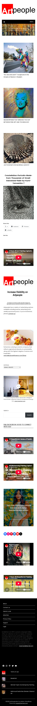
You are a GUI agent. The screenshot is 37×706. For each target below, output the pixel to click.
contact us (11, 314)
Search (6, 410)
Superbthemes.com (22, 703)
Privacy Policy (7, 619)
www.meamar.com (19, 401)
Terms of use (15, 672)
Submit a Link (7, 611)
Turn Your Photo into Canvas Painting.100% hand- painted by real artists (19, 507)
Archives (6, 365)
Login (4, 626)
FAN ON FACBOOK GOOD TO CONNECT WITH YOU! (17, 426)
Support (5, 623)
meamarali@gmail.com (26, 646)
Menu (31, 22)
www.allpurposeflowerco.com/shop (15, 355)
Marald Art (14, 678)
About (5, 604)
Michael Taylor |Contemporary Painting (22, 685)
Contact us (6, 607)
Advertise (6, 615)
